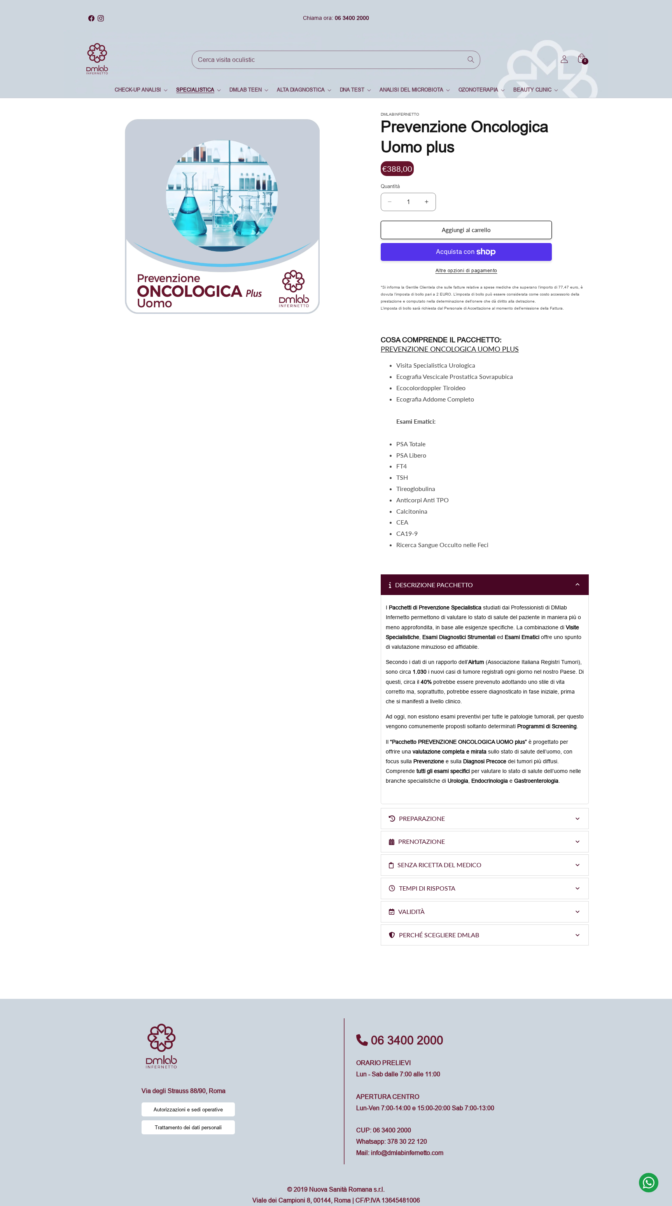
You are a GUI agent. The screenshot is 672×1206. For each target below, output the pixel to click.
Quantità (390, 186)
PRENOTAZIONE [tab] (421, 841)
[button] (141, 90)
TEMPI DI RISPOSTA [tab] (427, 888)
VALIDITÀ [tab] (411, 911)
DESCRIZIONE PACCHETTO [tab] (434, 584)
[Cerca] (471, 59)
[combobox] (336, 60)
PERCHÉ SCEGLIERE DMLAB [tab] (439, 934)
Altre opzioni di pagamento (466, 270)
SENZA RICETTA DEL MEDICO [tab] (439, 864)
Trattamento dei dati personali (188, 1127)
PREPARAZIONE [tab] (422, 818)
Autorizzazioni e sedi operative (188, 1109)
